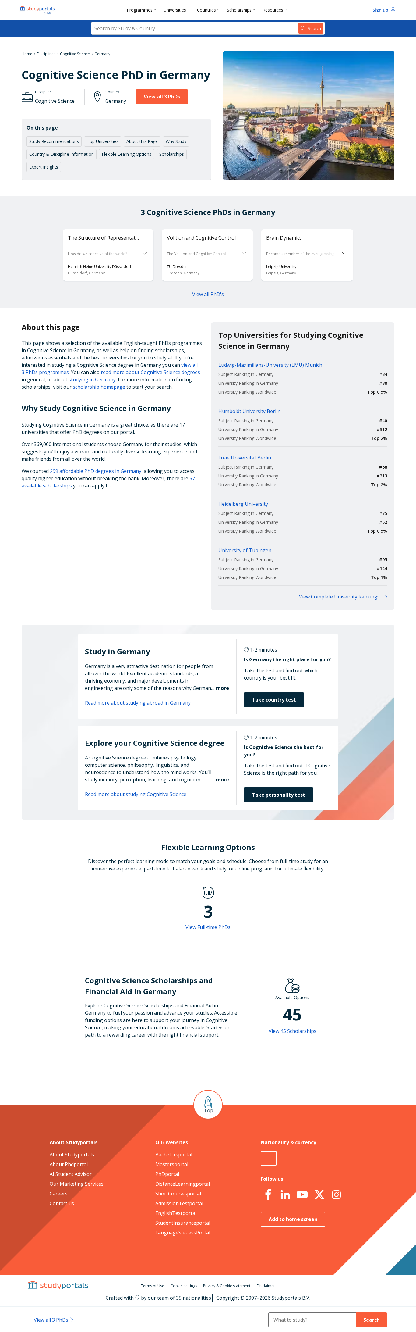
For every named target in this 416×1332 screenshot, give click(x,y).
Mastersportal (171, 1164)
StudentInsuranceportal (182, 1223)
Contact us (62, 1203)
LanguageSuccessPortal (182, 1232)
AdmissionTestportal (179, 1203)
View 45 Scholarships (292, 1031)
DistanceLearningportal (182, 1183)
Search (371, 1319)
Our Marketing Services (77, 1183)
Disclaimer (266, 1285)
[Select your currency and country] (269, 1158)
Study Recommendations (54, 141)
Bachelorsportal (173, 1154)
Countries (206, 10)
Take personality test (278, 794)
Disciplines (46, 53)
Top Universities (102, 141)
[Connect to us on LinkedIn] (285, 1194)
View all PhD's (208, 294)
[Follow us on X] (319, 1194)
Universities (175, 10)
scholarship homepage (99, 387)
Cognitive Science (75, 53)
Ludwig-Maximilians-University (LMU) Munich (270, 365)
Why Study (176, 141)
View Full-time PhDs (208, 927)
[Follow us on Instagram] (336, 1194)
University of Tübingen (244, 550)
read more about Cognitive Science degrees (150, 372)
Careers (59, 1193)
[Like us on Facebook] (268, 1194)
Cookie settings (184, 1285)
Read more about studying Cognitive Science (135, 794)
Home (27, 53)
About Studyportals (72, 1154)
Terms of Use (152, 1285)
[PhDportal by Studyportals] (38, 10)
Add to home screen (293, 1219)
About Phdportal (69, 1164)
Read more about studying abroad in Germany (138, 702)
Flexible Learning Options (126, 154)
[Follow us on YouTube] (302, 1194)
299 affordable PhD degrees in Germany (95, 471)
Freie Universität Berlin (244, 457)
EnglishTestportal (175, 1213)
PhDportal (167, 1174)
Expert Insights (43, 167)
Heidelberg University (243, 504)
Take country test (274, 699)
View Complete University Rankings (339, 596)
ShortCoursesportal (178, 1193)
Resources (273, 10)
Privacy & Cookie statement (226, 1285)
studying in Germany (92, 379)
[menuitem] (142, 10)
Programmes (140, 10)
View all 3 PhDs (162, 96)
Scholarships (239, 10)
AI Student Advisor (71, 1174)
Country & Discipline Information (61, 154)
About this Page (142, 141)
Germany (102, 53)
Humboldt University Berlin (249, 411)
